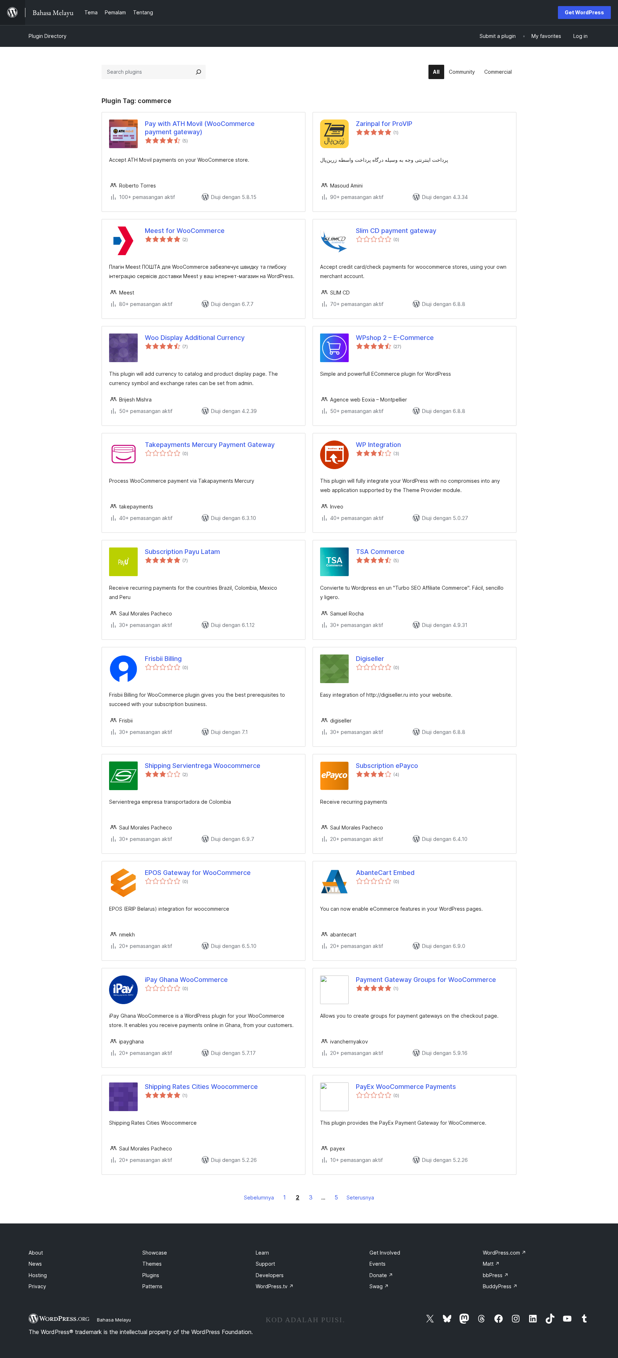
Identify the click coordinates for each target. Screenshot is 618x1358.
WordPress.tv (275, 1286)
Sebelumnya (259, 1197)
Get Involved (384, 1253)
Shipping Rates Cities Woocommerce (201, 1086)
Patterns (152, 1286)
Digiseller (370, 658)
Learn (262, 1253)
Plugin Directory (48, 36)
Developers (270, 1275)
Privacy (37, 1286)
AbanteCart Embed (385, 872)
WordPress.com (504, 1253)
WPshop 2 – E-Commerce (395, 337)
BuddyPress (500, 1286)
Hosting (38, 1275)
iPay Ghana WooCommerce (186, 979)
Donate (381, 1275)
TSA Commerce (380, 551)
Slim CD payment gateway (396, 230)
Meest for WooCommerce (185, 230)
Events (377, 1264)
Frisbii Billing (163, 658)
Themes (152, 1264)
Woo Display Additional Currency (195, 337)
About (36, 1253)
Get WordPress (584, 12)
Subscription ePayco (387, 765)
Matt (491, 1264)
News (35, 1264)
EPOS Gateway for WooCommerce (198, 872)
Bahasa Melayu (114, 1320)
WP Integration (378, 444)
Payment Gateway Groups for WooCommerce (426, 979)
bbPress (496, 1275)
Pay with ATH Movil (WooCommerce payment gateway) (200, 128)
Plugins (150, 1275)
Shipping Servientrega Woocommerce (202, 765)
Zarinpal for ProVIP (384, 123)
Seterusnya (360, 1197)
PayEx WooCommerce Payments (406, 1086)
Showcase (154, 1253)
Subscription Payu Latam (182, 551)
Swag (379, 1286)
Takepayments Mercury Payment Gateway (210, 444)
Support (265, 1264)
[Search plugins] (198, 72)
